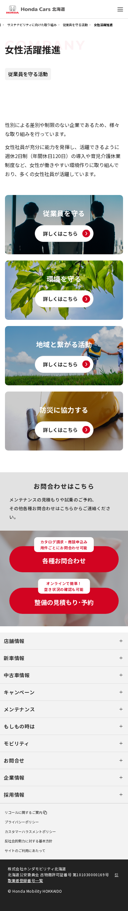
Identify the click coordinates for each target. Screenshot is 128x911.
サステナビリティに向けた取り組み (32, 24)
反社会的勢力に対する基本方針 (29, 840)
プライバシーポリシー (22, 821)
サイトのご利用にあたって (25, 850)
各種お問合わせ (64, 555)
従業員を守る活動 (75, 24)
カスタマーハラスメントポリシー (30, 831)
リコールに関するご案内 (23, 812)
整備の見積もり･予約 (64, 597)
